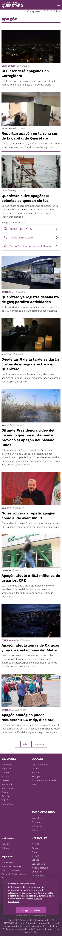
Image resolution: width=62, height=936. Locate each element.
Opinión (6, 796)
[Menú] (58, 4)
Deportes (6, 792)
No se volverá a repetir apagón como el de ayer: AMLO (28, 515)
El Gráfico (37, 844)
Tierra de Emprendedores (15, 874)
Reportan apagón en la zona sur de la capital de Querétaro (30, 135)
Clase (35, 852)
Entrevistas (8, 862)
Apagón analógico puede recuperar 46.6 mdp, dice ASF (28, 717)
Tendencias (8, 640)
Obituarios (37, 871)
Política (5, 776)
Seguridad (7, 768)
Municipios (7, 788)
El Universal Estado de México (44, 782)
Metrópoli (8, 66)
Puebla (35, 772)
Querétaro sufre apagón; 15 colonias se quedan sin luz (25, 198)
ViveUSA (36, 856)
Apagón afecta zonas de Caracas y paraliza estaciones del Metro (30, 647)
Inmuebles (37, 818)
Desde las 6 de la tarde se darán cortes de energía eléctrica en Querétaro (30, 364)
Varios (35, 830)
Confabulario (38, 864)
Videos (5, 848)
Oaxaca (36, 768)
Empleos (36, 822)
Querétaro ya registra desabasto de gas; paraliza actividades (30, 299)
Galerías (6, 844)
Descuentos (38, 875)
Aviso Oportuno (40, 868)
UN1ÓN (35, 860)
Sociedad (7, 354)
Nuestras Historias (11, 866)
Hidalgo (36, 776)
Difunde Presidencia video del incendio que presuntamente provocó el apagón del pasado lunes (28, 437)
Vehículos (37, 826)
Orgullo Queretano (11, 870)
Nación (5, 425)
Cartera (6, 292)
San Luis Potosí (40, 764)
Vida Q (5, 800)
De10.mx (36, 848)
